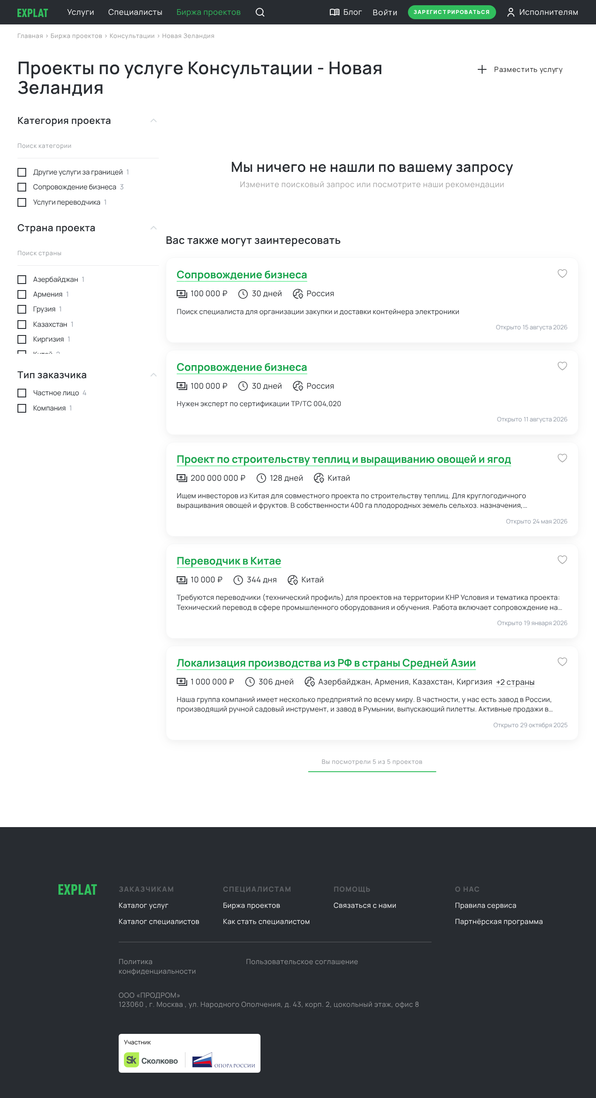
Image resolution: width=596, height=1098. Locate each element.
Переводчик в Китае (229, 561)
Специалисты (135, 12)
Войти (385, 12)
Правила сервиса (486, 905)
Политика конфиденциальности (157, 966)
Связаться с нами (365, 905)
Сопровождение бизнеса (242, 274)
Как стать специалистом (266, 921)
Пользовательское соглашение (302, 961)
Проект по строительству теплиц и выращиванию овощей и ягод (344, 459)
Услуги (80, 12)
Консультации (133, 36)
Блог (352, 12)
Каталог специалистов (159, 921)
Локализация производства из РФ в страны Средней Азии (326, 663)
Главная (31, 36)
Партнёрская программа (499, 921)
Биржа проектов (209, 12)
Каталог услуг (144, 905)
